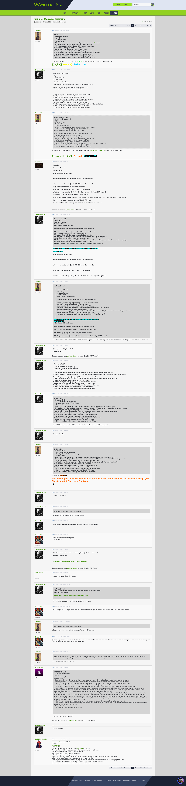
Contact (108, 780)
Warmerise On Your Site (131, 780)
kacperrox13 (39, 162)
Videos (106, 13)
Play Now (74, 13)
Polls (99, 13)
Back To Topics (148, 21)
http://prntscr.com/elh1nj (97, 150)
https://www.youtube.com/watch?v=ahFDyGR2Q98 (70, 561)
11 (144, 25)
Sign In (117, 4)
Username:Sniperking (58, 742)
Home (65, 13)
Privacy (87, 780)
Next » (149, 25)
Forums (38, 19)
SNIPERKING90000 (41, 739)
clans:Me (80, 748)
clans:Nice (93, 43)
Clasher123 (38, 30)
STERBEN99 (39, 667)
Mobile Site (117, 780)
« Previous (113, 25)
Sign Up (126, 4)
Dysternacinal (39, 573)
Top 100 (84, 13)
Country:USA (56, 745)
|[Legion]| (57, 64)
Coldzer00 (38, 535)
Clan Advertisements (54, 19)
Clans (92, 13)
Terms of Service (97, 780)
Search (136, 4)
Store (143, 780)
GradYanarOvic (40, 70)
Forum (114, 13)
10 (141, 25)
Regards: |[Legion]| (62, 156)
